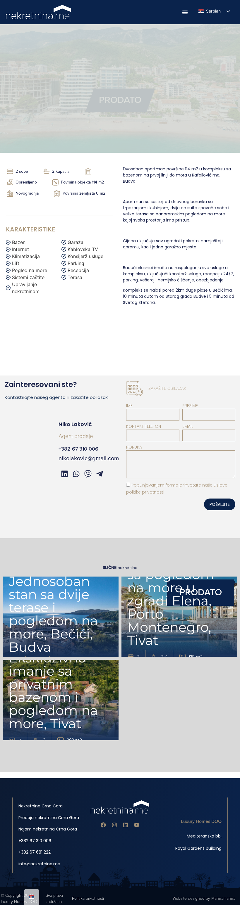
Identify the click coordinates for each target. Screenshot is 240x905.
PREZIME (190, 406)
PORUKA (134, 447)
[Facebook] (103, 825)
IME (129, 406)
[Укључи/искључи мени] (185, 12)
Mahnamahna (223, 898)
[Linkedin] (125, 825)
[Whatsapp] (76, 474)
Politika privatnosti (88, 898)
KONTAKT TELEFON (143, 426)
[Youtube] (136, 825)
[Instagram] (114, 825)
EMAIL (187, 426)
